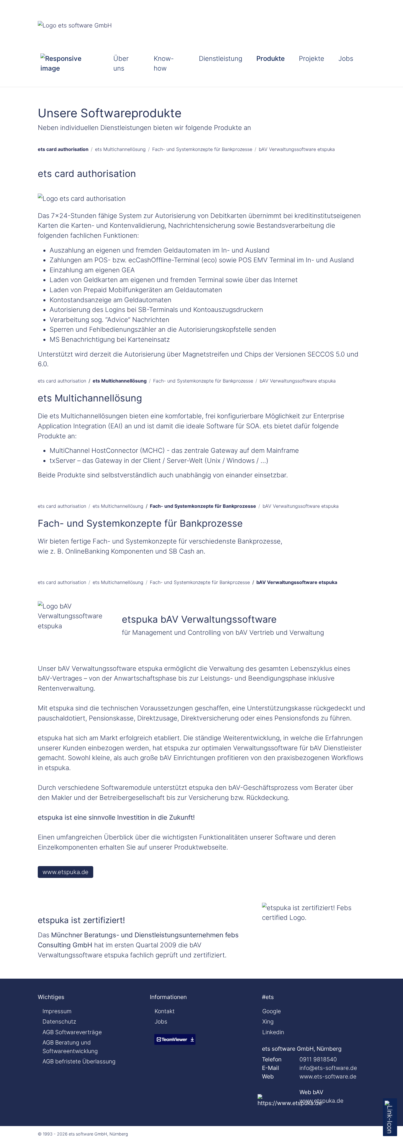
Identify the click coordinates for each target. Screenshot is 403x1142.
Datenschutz (59, 1021)
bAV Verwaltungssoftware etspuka (297, 149)
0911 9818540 (318, 1059)
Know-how (164, 63)
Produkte (270, 58)
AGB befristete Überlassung (79, 1061)
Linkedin (273, 1032)
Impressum (56, 1011)
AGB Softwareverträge (72, 1032)
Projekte (311, 58)
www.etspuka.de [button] (65, 872)
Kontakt (165, 1011)
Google (271, 1011)
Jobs (345, 58)
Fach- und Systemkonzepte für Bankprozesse (202, 149)
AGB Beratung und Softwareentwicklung (70, 1047)
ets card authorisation (63, 149)
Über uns (121, 63)
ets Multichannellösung (120, 149)
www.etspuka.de (321, 1100)
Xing (268, 1021)
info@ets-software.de (328, 1067)
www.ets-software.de (327, 1076)
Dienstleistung (220, 58)
